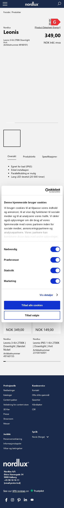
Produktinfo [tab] (29, 156)
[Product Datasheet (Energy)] (48, 27)
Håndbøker (37, 404)
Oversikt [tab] (12, 156)
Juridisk (7, 434)
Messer (6, 423)
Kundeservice (38, 385)
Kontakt (35, 390)
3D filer (6, 409)
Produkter (16, 12)
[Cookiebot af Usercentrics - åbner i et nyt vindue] (45, 190)
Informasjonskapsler (12, 443)
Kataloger (7, 395)
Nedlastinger (9, 390)
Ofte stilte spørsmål (40, 395)
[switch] (55, 260)
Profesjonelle (9, 385)
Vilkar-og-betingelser (12, 448)
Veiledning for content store (16, 404)
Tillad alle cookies (32, 305)
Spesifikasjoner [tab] (49, 156)
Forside (6, 12)
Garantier (36, 399)
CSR (33, 409)
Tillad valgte (32, 315)
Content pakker (10, 399)
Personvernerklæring (12, 438)
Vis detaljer (46, 294)
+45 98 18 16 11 (11, 480)
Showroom (8, 418)
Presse (6, 414)
